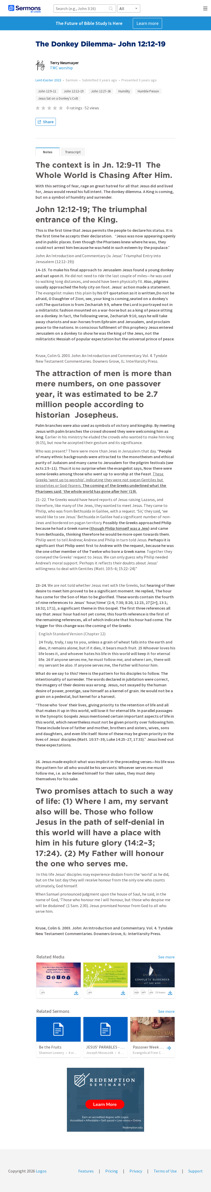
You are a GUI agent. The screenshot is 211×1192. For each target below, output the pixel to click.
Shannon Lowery (51, 1052)
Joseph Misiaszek (99, 1052)
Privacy (135, 1171)
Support (195, 1171)
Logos (41, 1171)
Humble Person (148, 91)
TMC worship (61, 67)
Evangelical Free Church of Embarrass (162, 1052)
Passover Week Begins (152, 1047)
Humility (124, 91)
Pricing (111, 1171)
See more (166, 956)
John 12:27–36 (101, 91)
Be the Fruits (50, 1047)
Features (86, 1171)
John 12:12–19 (73, 91)
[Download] (76, 992)
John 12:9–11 (47, 91)
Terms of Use (165, 1171)
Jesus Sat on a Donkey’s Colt (58, 98)
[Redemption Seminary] (105, 1100)
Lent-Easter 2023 (48, 80)
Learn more (147, 23)
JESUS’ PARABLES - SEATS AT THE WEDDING (124, 1047)
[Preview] (168, 1048)
